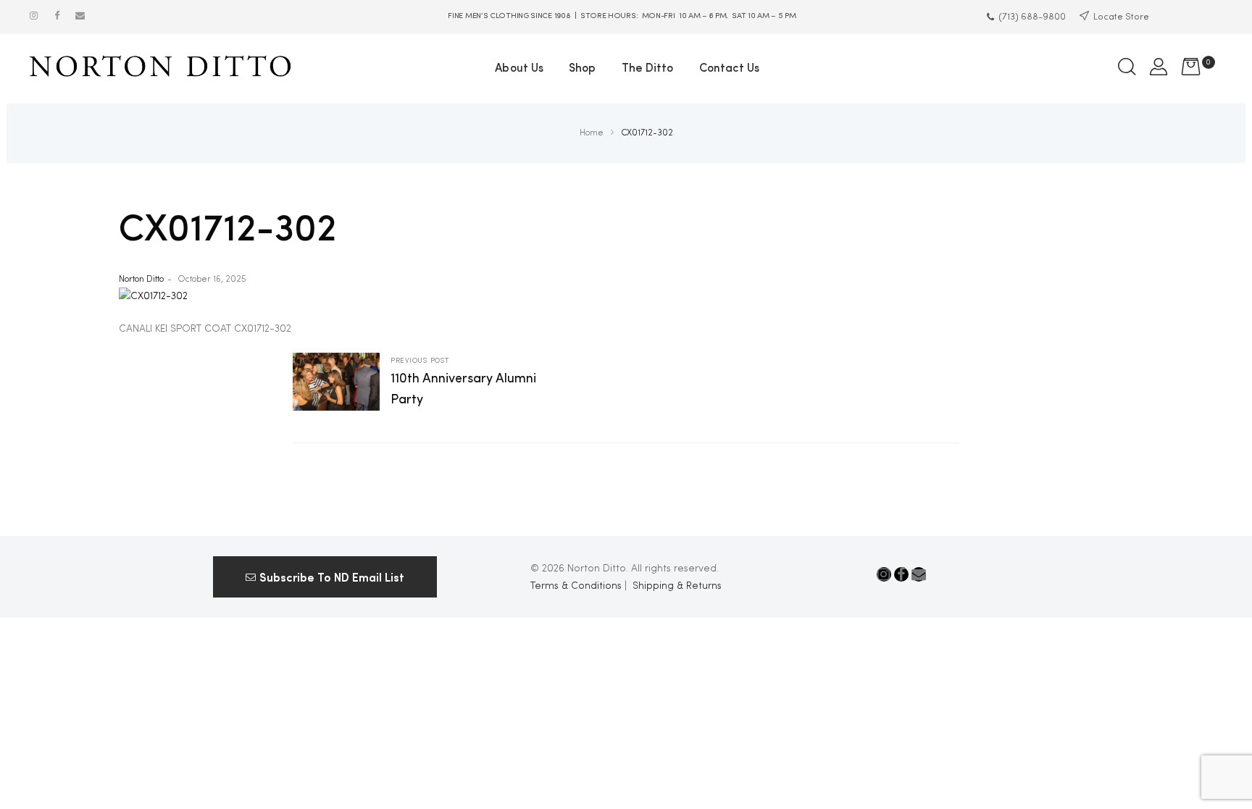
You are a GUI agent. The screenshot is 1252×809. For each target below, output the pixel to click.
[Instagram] (33, 15)
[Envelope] (80, 15)
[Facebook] (57, 15)
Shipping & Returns (677, 586)
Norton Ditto (141, 279)
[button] (325, 576)
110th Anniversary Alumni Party (459, 383)
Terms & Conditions (576, 586)
